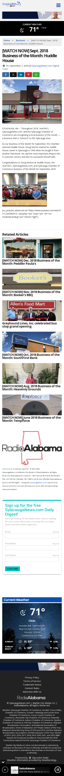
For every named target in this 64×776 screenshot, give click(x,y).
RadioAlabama (21, 705)
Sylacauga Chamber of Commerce (26, 710)
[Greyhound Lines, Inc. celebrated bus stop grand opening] (32, 310)
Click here (6, 469)
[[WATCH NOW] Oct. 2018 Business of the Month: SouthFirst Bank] (32, 342)
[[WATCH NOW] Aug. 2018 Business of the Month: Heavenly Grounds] (32, 373)
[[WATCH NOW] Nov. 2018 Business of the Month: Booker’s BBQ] (32, 279)
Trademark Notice (32, 684)
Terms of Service (32, 681)
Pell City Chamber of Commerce (38, 722)
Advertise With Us (32, 691)
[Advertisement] (32, 15)
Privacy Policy (32, 677)
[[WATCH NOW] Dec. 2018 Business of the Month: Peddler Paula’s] (32, 247)
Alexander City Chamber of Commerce (32, 717)
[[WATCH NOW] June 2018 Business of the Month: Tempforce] (32, 405)
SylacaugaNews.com (38, 482)
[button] (58, 5)
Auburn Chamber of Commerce (39, 720)
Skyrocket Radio (40, 757)
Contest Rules (32, 688)
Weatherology (49, 760)
